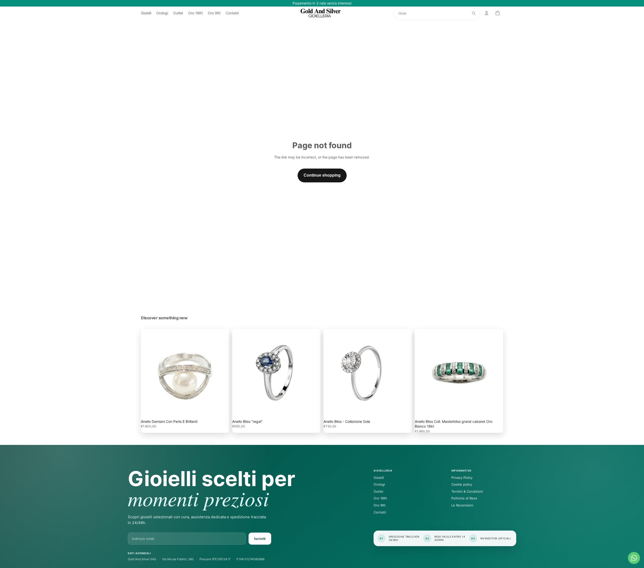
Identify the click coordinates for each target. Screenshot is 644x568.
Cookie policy (461, 484)
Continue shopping (322, 175)
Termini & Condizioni (467, 491)
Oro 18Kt (380, 498)
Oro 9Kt (380, 505)
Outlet (378, 491)
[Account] (486, 13)
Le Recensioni (462, 505)
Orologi (379, 484)
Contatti (380, 512)
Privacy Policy (461, 478)
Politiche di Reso (464, 498)
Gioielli (379, 478)
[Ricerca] (474, 13)
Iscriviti (260, 539)
